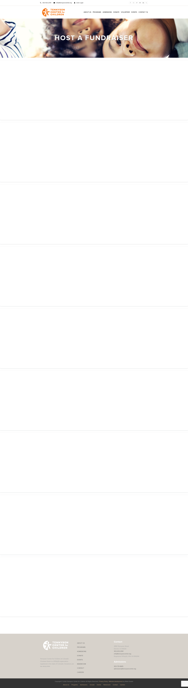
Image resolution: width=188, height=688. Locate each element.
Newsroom (81, 664)
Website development (116, 681)
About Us (81, 643)
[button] (147, 12)
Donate (80, 656)
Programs (81, 647)
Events (80, 660)
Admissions (81, 651)
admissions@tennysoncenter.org (125, 669)
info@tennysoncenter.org (64, 3)
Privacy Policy (103, 681)
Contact (80, 668)
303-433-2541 (46, 3)
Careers (80, 672)
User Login (79, 3)
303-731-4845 (118, 666)
